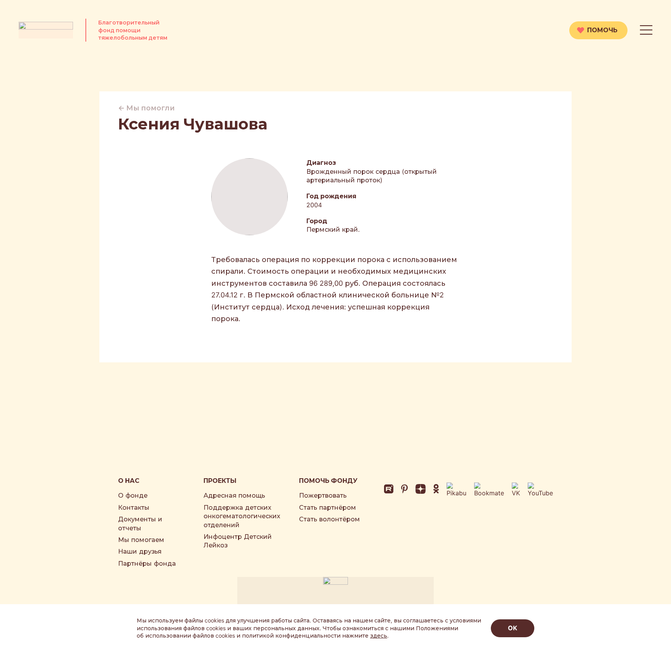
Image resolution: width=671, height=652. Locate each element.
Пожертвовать (323, 495)
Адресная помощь (234, 495)
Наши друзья (140, 551)
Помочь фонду (328, 480)
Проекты (219, 480)
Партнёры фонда (147, 563)
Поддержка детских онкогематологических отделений (241, 516)
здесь (378, 635)
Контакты (133, 507)
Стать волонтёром (329, 519)
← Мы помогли (146, 108)
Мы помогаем (141, 540)
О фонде (133, 495)
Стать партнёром (327, 507)
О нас (128, 480)
